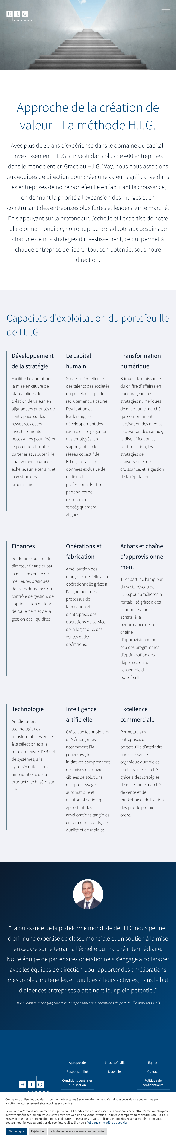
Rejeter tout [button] (38, 1131)
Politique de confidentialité (153, 1082)
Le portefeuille (115, 1063)
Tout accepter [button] (17, 1131)
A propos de (77, 1063)
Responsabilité (77, 1072)
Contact (153, 1072)
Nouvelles (115, 1072)
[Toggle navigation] (164, 10)
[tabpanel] (88, 946)
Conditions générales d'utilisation (77, 1082)
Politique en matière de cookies (106, 1123)
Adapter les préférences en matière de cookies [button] (77, 1131)
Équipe (153, 1063)
